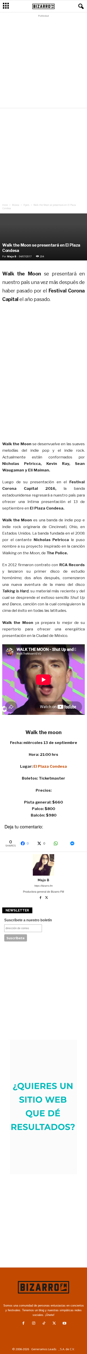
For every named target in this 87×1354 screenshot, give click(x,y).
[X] (46, 898)
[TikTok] (44, 1323)
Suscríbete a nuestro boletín (28, 920)
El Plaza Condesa (50, 766)
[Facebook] (41, 898)
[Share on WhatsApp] (59, 843)
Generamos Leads (43, 1349)
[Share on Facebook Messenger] (76, 843)
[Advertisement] (43, 62)
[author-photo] (43, 865)
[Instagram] (34, 1323)
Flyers (26, 204)
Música (15, 204)
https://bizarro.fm (43, 885)
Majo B (11, 256)
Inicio (5, 204)
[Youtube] (64, 1323)
